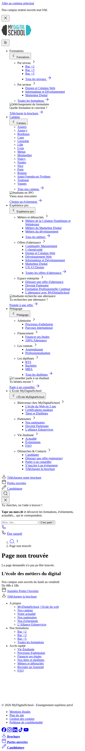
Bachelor (31, 365)
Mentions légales (19, 711)
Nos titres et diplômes (30, 660)
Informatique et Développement (45, 91)
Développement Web (38, 256)
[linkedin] (15, 731)
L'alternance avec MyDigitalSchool (47, 292)
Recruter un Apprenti (30, 667)
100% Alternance (36, 340)
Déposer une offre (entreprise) (44, 458)
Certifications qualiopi (39, 410)
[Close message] (5, 18)
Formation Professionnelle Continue (47, 289)
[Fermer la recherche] (5, 500)
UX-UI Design (34, 267)
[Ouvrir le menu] (5, 43)
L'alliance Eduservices (39, 429)
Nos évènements (27, 621)
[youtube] (26, 731)
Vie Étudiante (25, 649)
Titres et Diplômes (36, 413)
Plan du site (16, 715)
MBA (29, 369)
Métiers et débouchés (30, 663)
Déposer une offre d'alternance (44, 282)
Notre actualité (26, 614)
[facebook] (4, 731)
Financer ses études (37, 336)
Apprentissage (34, 349)
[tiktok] (21, 731)
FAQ (28, 445)
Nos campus (25, 610)
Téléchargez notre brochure (24, 477)
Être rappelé (14, 533)
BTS (28, 362)
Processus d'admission (39, 324)
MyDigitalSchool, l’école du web (38, 606)
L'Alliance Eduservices (31, 624)
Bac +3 (29, 70)
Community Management (41, 246)
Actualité (31, 438)
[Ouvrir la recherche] (5, 493)
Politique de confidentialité (26, 722)
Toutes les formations (30, 642)
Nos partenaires (35, 422)
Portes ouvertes (16, 483)
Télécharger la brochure (40, 469)
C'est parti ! (47, 522)
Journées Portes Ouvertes (23, 591)
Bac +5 (29, 73)
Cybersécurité (33, 249)
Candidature (14, 488)
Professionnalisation (37, 353)
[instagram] (10, 731)
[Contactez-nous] (4, 528)
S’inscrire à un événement (41, 465)
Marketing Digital (36, 95)
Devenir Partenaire (37, 285)
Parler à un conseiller (38, 462)
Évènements (33, 442)
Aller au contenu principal (18, 3)
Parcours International (39, 327)
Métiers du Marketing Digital (43, 228)
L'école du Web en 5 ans (40, 406)
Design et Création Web (40, 88)
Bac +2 (29, 66)
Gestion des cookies (21, 718)
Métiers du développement (41, 231)
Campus (14, 117)
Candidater (32, 454)
